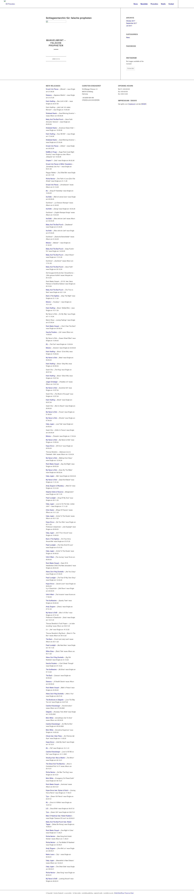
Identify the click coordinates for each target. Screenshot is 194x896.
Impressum (132, 104)
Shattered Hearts (51, 113)
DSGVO (143, 104)
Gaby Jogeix (50, 424)
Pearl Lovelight (51, 498)
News (128, 37)
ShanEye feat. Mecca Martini (55, 758)
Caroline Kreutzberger (53, 706)
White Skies (50, 651)
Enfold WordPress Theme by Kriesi (123, 893)
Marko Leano (50, 854)
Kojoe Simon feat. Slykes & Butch (57, 790)
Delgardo (49, 712)
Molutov (49, 243)
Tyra (47, 796)
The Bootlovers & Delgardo (54, 700)
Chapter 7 (49, 160)
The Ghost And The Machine (55, 764)
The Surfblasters (51, 600)
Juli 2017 (129, 26)
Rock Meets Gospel (52, 326)
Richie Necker (50, 178)
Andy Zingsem (50, 606)
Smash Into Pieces (52, 89)
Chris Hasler (50, 510)
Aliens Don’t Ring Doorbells (55, 571)
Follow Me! (130, 68)
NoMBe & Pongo (51, 152)
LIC (47, 808)
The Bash (49, 639)
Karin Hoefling (50, 101)
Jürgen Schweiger (51, 382)
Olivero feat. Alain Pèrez (54, 736)
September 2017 (131, 23)
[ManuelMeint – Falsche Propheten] (56, 28)
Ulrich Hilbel (50, 557)
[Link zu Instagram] (185, 3)
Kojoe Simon (50, 446)
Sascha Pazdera (51, 332)
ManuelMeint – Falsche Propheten (56, 43)
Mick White (49, 718)
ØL (47, 191)
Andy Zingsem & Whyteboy (55, 486)
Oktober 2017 (130, 21)
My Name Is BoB (51, 612)
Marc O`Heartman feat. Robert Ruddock (59, 816)
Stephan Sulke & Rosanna (54, 492)
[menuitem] (135, 4)
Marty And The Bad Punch (54, 119)
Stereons (49, 95)
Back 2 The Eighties (52, 296)
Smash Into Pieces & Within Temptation (59, 164)
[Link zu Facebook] (181, 3)
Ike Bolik (49, 197)
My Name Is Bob (51, 357)
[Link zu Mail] (188, 3)
